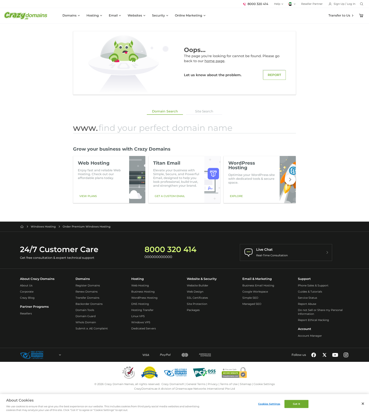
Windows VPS (140, 322)
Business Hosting (143, 291)
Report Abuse (307, 304)
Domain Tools (85, 310)
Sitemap (245, 384)
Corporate (26, 291)
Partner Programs (34, 306)
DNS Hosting (140, 304)
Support (304, 279)
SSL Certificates (197, 297)
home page (214, 61)
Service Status (307, 297)
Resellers (26, 313)
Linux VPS (138, 316)
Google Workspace (255, 291)
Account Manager (310, 335)
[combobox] (49, 355)
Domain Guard (86, 316)
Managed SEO (251, 304)
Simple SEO (250, 297)
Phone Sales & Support (313, 285)
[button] (290, 179)
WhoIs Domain (86, 322)
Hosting (92, 15)
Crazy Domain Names (119, 384)
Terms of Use (229, 384)
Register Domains (88, 285)
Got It (296, 403)
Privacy (213, 384)
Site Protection (197, 304)
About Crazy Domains (37, 279)
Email (113, 15)
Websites (135, 15)
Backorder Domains (89, 304)
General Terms (195, 384)
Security (158, 15)
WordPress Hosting (144, 297)
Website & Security (202, 279)
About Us (26, 285)
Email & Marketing (257, 279)
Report (274, 75)
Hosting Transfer (142, 310)
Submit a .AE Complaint (92, 328)
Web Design (195, 291)
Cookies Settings (269, 403)
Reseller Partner (312, 4)
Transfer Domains (87, 297)
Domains (69, 15)
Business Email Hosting (258, 285)
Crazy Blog (27, 297)
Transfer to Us (339, 15)
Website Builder (197, 285)
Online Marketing (188, 15)
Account (304, 329)
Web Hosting (140, 285)
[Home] (22, 226)
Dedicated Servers (143, 328)
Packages (193, 310)
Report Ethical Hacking (313, 320)
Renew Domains (87, 291)
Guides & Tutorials (310, 291)
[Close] (363, 403)
